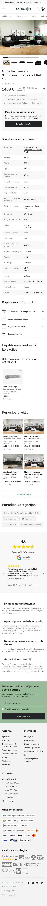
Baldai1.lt (5, 16)
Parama (5, 740)
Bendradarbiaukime (10, 754)
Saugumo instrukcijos (33, 292)
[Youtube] (38, 883)
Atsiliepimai (6, 761)
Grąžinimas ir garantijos (34, 751)
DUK (25, 755)
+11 (20, 481)
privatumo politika (21, 709)
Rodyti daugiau (23, 494)
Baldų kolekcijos (18, 16)
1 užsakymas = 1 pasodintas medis (9, 745)
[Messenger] (43, 883)
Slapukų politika (8, 891)
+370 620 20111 (12, 783)
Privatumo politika (9, 886)
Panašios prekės (23, 124)
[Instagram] (34, 883)
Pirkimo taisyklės (9, 895)
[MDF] (29, 268)
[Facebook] (29, 883)
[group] (23, 571)
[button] (23, 2)
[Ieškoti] (38, 9)
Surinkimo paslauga (32, 748)
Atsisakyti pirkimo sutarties (31, 759)
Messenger (9, 801)
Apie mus (6, 737)
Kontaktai (6, 764)
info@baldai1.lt (11, 797)
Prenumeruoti (23, 716)
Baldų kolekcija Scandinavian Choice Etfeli (33, 149)
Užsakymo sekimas (32, 744)
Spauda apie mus (9, 750)
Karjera (5, 757)
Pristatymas (29, 737)
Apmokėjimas (29, 740)
